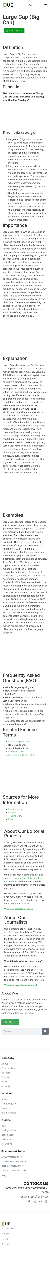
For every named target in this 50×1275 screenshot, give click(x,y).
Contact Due (8, 1068)
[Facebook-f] (29, 1201)
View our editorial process (18, 909)
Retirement (7, 1139)
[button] (30, 5)
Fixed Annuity (8, 1103)
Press (4, 1081)
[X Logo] (34, 1201)
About (4, 1063)
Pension (5, 1108)
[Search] (45, 1031)
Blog (3, 1175)
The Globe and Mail (32, 878)
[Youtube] (40, 1201)
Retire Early (7, 1134)
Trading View (15, 815)
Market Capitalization (19, 741)
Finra (10, 819)
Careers (5, 1072)
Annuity (5, 1099)
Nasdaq (17, 878)
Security (5, 1086)
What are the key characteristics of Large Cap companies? (22, 699)
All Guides (6, 1143)
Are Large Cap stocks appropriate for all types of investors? (24, 722)
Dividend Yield (16, 751)
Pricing (5, 1077)
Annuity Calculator (11, 1157)
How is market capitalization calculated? (19, 692)
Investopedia (15, 809)
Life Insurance (8, 1112)
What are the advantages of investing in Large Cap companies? (25, 706)
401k (3, 1125)
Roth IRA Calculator (12, 1165)
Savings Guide (8, 1130)
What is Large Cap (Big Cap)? (20, 687)
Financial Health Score (13, 1170)
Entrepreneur (11, 881)
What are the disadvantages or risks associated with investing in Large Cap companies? (23, 714)
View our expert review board (20, 985)
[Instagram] (46, 1201)
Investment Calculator (13, 1161)
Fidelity (12, 812)
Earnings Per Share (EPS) (21, 755)
